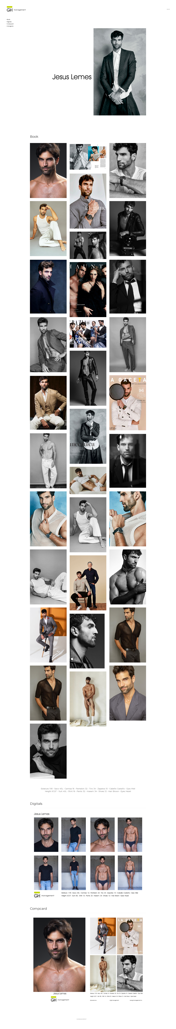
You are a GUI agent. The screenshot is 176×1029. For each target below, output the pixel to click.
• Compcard (10, 24)
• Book (8, 19)
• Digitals (9, 22)
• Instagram (9, 26)
